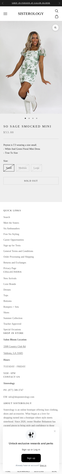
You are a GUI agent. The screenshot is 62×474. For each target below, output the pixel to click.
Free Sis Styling (11, 234)
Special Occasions (12, 329)
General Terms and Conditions (18, 251)
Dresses (7, 289)
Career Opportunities (13, 240)
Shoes (6, 312)
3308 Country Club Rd (14, 346)
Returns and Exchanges (14, 262)
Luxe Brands (9, 284)
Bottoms (7, 301)
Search (6, 217)
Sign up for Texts (11, 245)
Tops (5, 295)
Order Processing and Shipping (18, 257)
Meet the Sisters (11, 223)
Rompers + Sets (11, 307)
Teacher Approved (12, 324)
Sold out (31, 181)
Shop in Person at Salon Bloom (31, 3)
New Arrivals (9, 278)
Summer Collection (12, 318)
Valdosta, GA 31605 (13, 353)
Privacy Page (9, 268)
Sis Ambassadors (11, 228)
